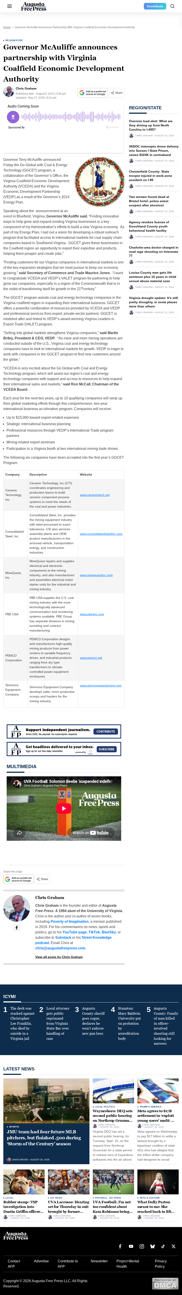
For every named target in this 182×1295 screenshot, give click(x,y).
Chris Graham (49, 897)
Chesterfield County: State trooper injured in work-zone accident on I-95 (150, 176)
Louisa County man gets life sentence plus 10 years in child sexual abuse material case (152, 277)
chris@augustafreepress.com (60, 948)
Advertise (41, 1261)
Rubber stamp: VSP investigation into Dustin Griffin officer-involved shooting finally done (22, 1211)
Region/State (14, 40)
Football (101, 1198)
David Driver (20, 1160)
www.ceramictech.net (95, 495)
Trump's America (151, 1107)
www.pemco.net (91, 657)
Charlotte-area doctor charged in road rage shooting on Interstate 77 (153, 252)
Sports (14, 1127)
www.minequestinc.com (96, 575)
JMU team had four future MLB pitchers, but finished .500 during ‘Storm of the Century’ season (44, 1138)
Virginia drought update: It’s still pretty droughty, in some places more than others (153, 302)
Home (7, 27)
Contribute (155, 6)
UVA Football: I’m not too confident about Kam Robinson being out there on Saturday (112, 1209)
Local (10, 1198)
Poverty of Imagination (70, 921)
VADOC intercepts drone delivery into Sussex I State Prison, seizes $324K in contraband (154, 151)
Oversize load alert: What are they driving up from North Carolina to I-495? (150, 125)
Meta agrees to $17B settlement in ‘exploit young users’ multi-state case (155, 1118)
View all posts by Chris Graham (59, 957)
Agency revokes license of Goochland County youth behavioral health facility (149, 226)
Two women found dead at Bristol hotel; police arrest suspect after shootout (149, 201)
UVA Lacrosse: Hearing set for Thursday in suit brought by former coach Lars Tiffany (68, 1209)
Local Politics (105, 1107)
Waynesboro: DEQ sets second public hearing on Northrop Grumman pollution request (113, 1118)
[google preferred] (93, 93)
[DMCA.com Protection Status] (165, 1283)
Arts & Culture (150, 1198)
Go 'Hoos (56, 1198)
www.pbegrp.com (92, 614)
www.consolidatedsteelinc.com (101, 534)
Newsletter (99, 1261)
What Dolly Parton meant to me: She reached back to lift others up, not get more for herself (157, 1211)
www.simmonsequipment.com (101, 685)
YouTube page (74, 932)
